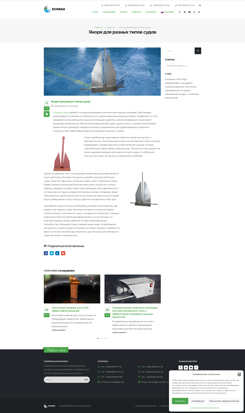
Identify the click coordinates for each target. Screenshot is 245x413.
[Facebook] (180, 12)
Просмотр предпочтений (224, 401)
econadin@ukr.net (115, 382)
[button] (239, 374)
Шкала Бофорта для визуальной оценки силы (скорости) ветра (136, 309)
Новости (136, 12)
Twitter (52, 253)
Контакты (151, 12)
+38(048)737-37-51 (112, 5)
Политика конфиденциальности (204, 407)
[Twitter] (185, 12)
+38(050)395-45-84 (161, 5)
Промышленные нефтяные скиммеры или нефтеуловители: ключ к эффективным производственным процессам (74, 312)
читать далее (58, 332)
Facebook (46, 253)
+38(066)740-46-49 (136, 5)
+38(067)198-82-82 (114, 377)
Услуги (123, 12)
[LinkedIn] (199, 12)
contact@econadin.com (158, 382)
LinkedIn (57, 253)
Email (63, 253)
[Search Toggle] (200, 5)
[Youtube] (189, 12)
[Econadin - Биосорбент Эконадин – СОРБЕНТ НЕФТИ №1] (54, 9)
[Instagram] (194, 12)
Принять (180, 401)
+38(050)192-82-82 (154, 377)
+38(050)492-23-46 (186, 5)
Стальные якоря (61, 112)
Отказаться (198, 401)
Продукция (109, 12)
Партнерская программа (146, 406)
